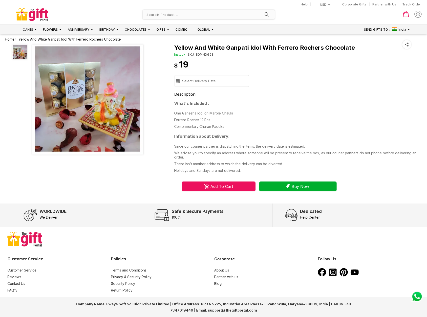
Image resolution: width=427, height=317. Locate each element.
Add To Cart (221, 186)
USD (323, 4)
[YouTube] (354, 274)
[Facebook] (322, 274)
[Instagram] (333, 274)
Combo (181, 29)
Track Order (411, 4)
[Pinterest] (344, 274)
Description (184, 94)
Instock (179, 54)
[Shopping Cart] (405, 16)
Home (10, 39)
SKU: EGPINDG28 (201, 54)
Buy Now (300, 186)
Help (304, 4)
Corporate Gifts (354, 4)
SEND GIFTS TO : (377, 29)
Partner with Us (384, 4)
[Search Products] (267, 15)
